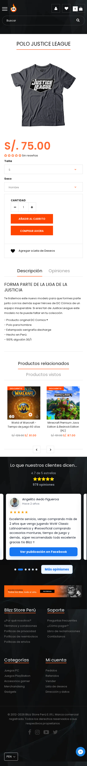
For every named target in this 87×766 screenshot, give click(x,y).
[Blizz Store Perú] (14, 11)
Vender (51, 681)
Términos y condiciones (20, 626)
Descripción (29, 271)
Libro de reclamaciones (63, 631)
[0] (80, 8)
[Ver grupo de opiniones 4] (29, 569)
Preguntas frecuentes (62, 620)
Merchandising (14, 686)
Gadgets (10, 692)
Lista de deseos (56, 686)
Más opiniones (57, 569)
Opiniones (59, 271)
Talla (8, 161)
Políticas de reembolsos (21, 636)
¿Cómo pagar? (58, 626)
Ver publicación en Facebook (43, 552)
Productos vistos (43, 374)
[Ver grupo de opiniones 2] (20, 569)
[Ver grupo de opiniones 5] (33, 569)
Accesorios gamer (17, 681)
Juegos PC (11, 670)
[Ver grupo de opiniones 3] (26, 569)
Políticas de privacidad (20, 631)
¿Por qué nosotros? (17, 620)
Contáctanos (56, 636)
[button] (12, 155)
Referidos (52, 676)
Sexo (8, 179)
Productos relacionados (43, 363)
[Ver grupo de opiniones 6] (36, 569)
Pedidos (51, 670)
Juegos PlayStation (17, 676)
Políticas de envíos (17, 642)
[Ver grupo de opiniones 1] (15, 569)
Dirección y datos (57, 692)
